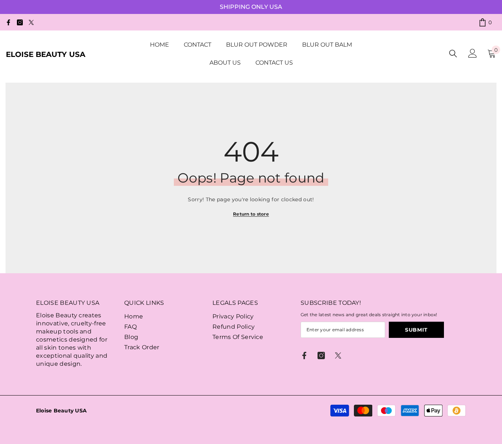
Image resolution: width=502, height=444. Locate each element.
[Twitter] (31, 22)
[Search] (453, 53)
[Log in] (472, 53)
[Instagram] (20, 22)
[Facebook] (8, 22)
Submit (416, 329)
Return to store (251, 214)
